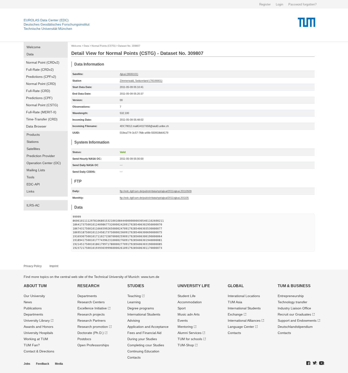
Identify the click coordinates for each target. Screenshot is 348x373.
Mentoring (185, 327)
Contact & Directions (39, 351)
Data (30, 54)
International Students (143, 314)
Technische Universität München (48, 29)
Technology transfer (292, 302)
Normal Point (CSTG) (42, 105)
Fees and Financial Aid (144, 333)
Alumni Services (189, 333)
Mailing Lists (36, 170)
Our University (34, 296)
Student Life (187, 296)
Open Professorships (93, 345)
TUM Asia (235, 302)
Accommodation (190, 302)
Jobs (27, 363)
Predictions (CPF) (39, 98)
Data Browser (36, 126)
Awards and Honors (38, 327)
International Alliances (244, 320)
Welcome (33, 47)
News (28, 302)
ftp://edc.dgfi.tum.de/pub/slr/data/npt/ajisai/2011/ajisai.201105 (154, 197)
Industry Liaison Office (294, 308)
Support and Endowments (297, 320)
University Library (37, 320)
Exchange (235, 314)
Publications (33, 308)
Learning (134, 302)
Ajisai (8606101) (129, 74)
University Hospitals (38, 333)
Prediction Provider (41, 156)
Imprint (53, 266)
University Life (194, 286)
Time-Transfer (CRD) (42, 119)
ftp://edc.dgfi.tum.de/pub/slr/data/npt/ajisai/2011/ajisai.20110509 (156, 191)
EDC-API (33, 184)
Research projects (91, 314)
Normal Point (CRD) (41, 84)
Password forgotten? (302, 4)
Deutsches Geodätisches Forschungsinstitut (56, 24)
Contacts (134, 357)
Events (183, 320)
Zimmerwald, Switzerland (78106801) (141, 80)
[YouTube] (321, 363)
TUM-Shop (186, 345)
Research (88, 286)
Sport (182, 308)
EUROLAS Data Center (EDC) (46, 20)
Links (30, 191)
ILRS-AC (33, 205)
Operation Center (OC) (44, 163)
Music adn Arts (189, 314)
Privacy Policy (33, 266)
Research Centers (91, 302)
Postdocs (84, 339)
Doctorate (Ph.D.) (90, 333)
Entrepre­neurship (291, 296)
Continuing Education (143, 351)
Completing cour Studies (145, 345)
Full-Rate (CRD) (38, 91)
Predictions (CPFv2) (41, 77)
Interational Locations (244, 296)
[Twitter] (315, 363)
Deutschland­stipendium (295, 327)
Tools (30, 177)
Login (279, 4)
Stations (33, 142)
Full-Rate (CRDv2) (40, 69)
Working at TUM (36, 339)
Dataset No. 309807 (129, 45)
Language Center (241, 327)
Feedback (42, 363)
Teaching (134, 296)
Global (236, 286)
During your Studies (142, 339)
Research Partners (91, 320)
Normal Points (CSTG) (104, 45)
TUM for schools (190, 339)
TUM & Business (294, 286)
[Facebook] (308, 363)
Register (265, 4)
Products (33, 134)
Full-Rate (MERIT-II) (41, 112)
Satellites (33, 149)
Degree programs (140, 308)
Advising (133, 320)
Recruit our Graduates (294, 314)
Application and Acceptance (148, 327)
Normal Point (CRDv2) (42, 62)
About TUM (35, 286)
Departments (33, 314)
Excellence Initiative (92, 308)
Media (59, 363)
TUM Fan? (32, 345)
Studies (135, 286)
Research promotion (92, 327)
